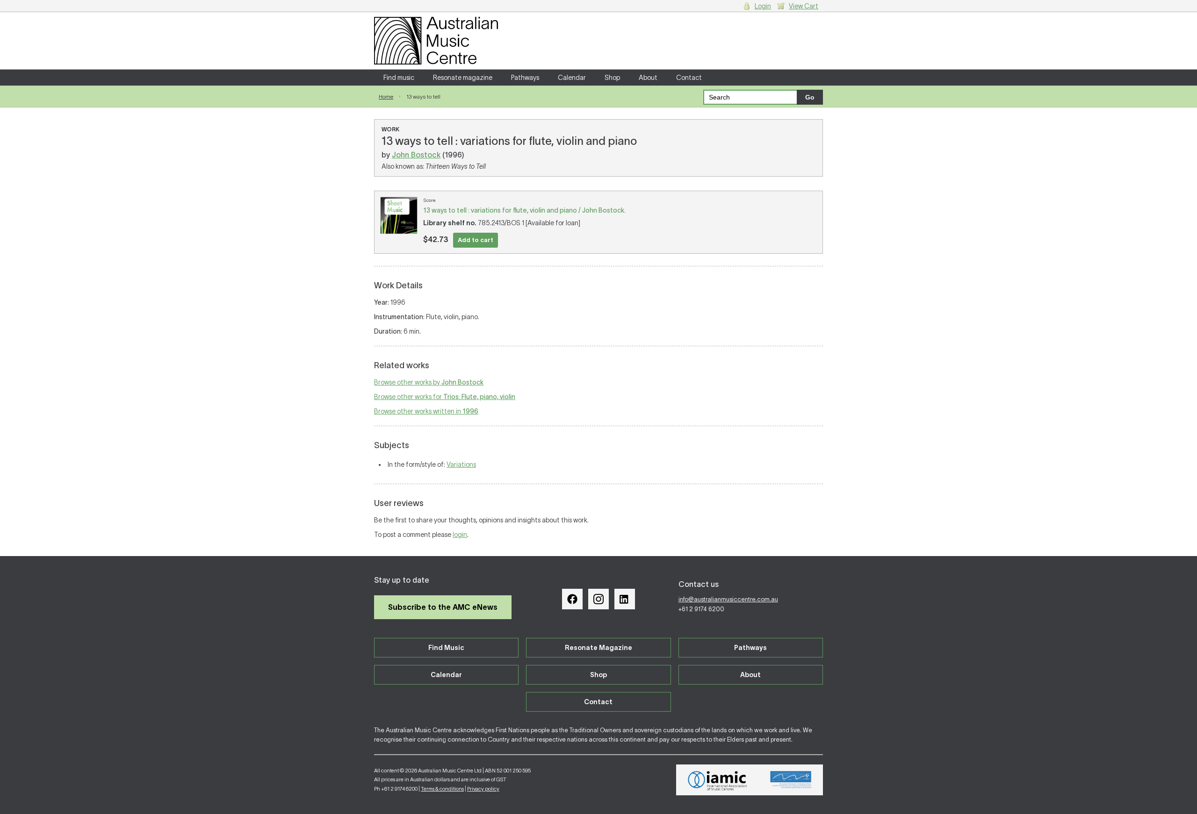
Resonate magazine (462, 77)
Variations (461, 464)
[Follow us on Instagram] (598, 599)
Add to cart (475, 239)
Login (763, 6)
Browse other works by (428, 382)
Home (386, 96)
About (648, 77)
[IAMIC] (717, 780)
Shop (612, 77)
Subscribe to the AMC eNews (443, 607)
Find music (398, 77)
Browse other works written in (426, 411)
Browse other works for (444, 396)
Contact (689, 77)
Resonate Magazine (598, 647)
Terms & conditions (442, 789)
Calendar (572, 77)
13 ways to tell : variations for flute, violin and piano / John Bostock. (524, 210)
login (460, 534)
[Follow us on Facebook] (572, 599)
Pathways (525, 77)
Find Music (446, 647)
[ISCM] (791, 780)
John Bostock (416, 154)
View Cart (803, 6)
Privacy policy (483, 789)
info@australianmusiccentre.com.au (728, 599)
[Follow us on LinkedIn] (624, 599)
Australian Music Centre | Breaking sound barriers (436, 40)
